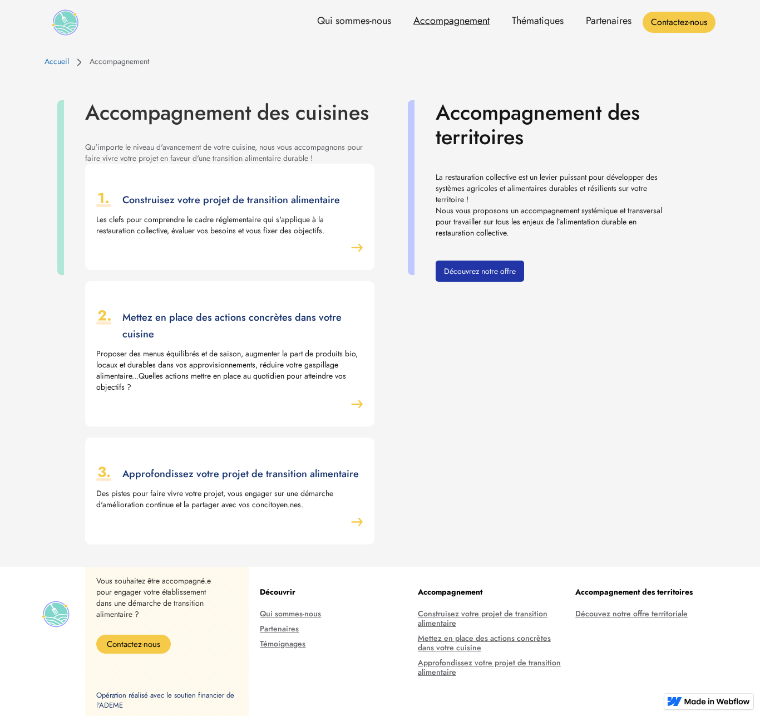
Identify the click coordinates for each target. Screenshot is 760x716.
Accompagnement (451, 20)
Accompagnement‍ (119, 61)
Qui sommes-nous (354, 20)
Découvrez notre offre (480, 271)
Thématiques (538, 20)
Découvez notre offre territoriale (631, 614)
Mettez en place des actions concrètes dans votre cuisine (484, 643)
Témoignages (282, 644)
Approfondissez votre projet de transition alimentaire (489, 667)
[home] (65, 22)
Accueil (57, 61)
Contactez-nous (679, 22)
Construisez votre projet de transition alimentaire (482, 618)
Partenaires (608, 20)
